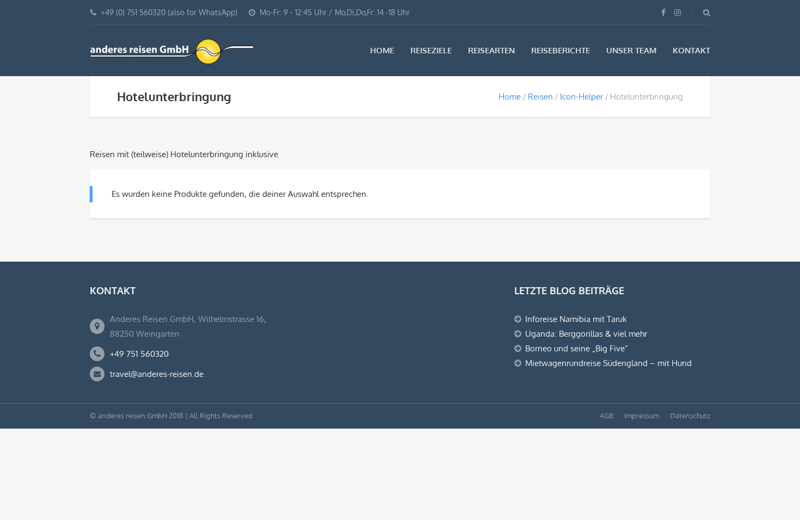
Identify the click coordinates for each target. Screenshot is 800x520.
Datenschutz (690, 415)
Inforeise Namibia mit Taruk (576, 319)
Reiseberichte (560, 50)
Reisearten (491, 50)
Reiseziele (431, 50)
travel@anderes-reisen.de (157, 374)
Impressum (641, 415)
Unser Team (631, 50)
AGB (606, 415)
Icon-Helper (581, 96)
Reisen (540, 96)
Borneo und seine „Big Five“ (576, 348)
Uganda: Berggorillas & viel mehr (586, 334)
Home (382, 50)
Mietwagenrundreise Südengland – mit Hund (608, 363)
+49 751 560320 (139, 354)
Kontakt (691, 50)
